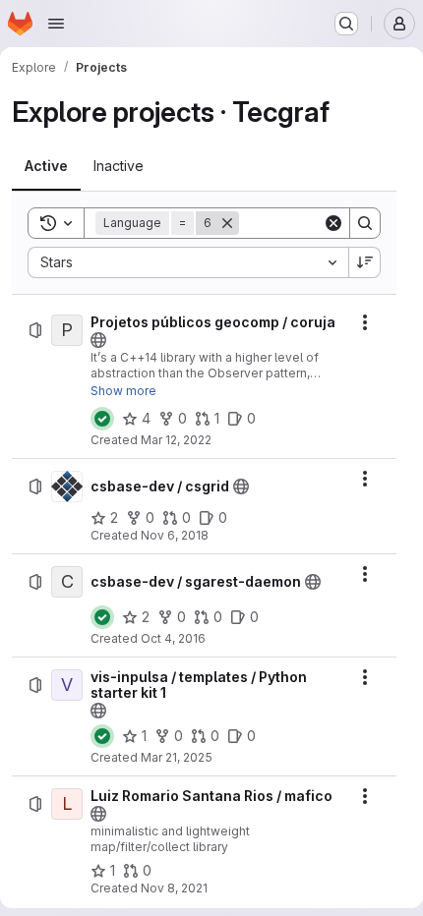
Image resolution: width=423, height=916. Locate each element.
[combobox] (188, 262)
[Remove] (227, 223)
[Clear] (333, 223)
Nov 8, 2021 (174, 888)
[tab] (46, 166)
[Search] (365, 223)
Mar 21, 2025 (176, 757)
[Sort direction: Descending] (365, 262)
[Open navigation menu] (56, 23)
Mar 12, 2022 (176, 439)
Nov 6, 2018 (175, 535)
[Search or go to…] (346, 23)
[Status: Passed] (102, 418)
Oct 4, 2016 (173, 638)
